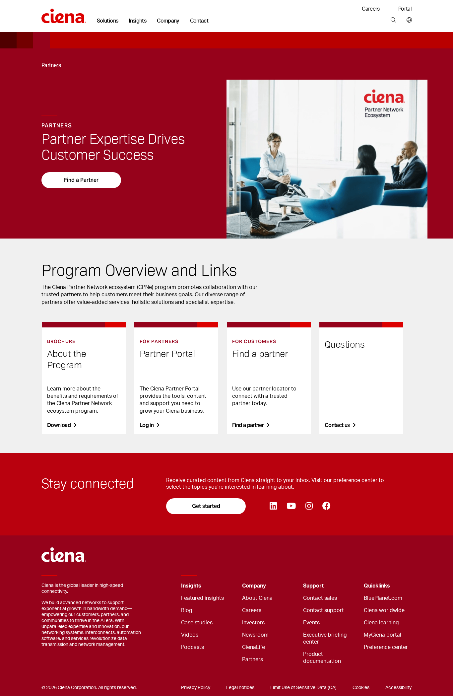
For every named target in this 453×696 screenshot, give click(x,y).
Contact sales (320, 598)
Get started (206, 506)
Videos (189, 635)
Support (313, 586)
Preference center (386, 647)
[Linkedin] (273, 506)
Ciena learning (381, 622)
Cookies (361, 687)
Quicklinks (377, 586)
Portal (405, 9)
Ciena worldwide (384, 610)
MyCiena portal (382, 635)
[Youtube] (291, 506)
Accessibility (398, 687)
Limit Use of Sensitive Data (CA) (303, 687)
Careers (371, 9)
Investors (253, 622)
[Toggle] (227, 586)
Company (168, 21)
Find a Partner (81, 179)
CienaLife (253, 647)
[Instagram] (308, 506)
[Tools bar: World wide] (408, 20)
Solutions (107, 21)
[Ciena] (63, 14)
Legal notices (240, 687)
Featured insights (202, 598)
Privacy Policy (195, 687)
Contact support (323, 610)
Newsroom (255, 635)
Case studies (197, 622)
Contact (199, 21)
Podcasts (192, 647)
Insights (137, 21)
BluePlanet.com (383, 598)
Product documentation (322, 658)
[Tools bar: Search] (393, 20)
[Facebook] (326, 506)
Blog (186, 610)
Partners (252, 659)
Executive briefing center (325, 638)
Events (311, 622)
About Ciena (257, 598)
